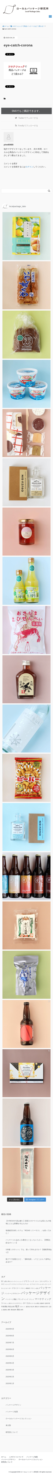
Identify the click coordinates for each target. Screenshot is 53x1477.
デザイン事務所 (25, 1288)
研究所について (12, 1432)
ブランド (31, 1299)
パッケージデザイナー (13, 1293)
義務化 (5, 1309)
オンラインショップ (17, 1281)
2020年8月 (10, 1336)
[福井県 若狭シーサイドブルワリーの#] (26, 1122)
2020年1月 (10, 1383)
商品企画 (11, 1306)
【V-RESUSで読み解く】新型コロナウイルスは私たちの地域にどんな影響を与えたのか (28, 1222)
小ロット (22, 1306)
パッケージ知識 (12, 1412)
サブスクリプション (23, 1284)
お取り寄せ (7, 1281)
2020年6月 (10, 1349)
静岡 (21, 1309)
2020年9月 (10, 1329)
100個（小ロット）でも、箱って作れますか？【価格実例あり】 (29, 1251)
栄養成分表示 (44, 1306)
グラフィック (29, 1281)
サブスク (14, 1284)
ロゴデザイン (18, 1303)
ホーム (3, 1457)
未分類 (8, 1425)
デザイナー (16, 1288)
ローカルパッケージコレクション (19, 1419)
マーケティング (43, 1299)
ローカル (27, 1303)
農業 (9, 1309)
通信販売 (13, 1309)
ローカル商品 (35, 1303)
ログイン (29, 167)
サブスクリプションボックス (39, 1284)
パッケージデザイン (13, 1405)
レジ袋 (9, 1303)
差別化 (28, 1306)
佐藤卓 (42, 1303)
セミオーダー (7, 1288)
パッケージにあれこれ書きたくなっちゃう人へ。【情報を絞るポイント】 (28, 1241)
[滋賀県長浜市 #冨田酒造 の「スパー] (26, 729)
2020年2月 (10, 1377)
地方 (17, 1306)
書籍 (36, 1306)
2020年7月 (10, 1343)
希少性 (32, 1306)
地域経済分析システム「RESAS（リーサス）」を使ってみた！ (28, 1231)
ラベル (3, 1303)
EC (2, 1281)
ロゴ (12, 1303)
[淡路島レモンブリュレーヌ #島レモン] (26, 236)
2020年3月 (10, 1370)
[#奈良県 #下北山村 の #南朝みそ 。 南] (26, 335)
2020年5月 (10, 1356)
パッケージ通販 (11, 1299)
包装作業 (47, 1303)
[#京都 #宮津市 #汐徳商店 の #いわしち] (26, 285)
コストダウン (44, 1281)
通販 (18, 1310)
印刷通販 (4, 1306)
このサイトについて (16, 1457)
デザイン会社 (34, 1288)
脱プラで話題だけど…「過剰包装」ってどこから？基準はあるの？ (28, 1260)
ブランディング (22, 1299)
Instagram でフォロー (36, 1200)
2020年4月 (10, 1363)
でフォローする (28, 118)
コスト (37, 1281)
